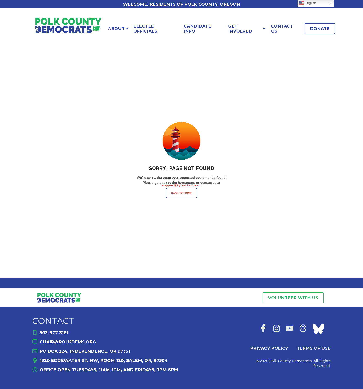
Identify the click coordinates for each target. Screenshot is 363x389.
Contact (53, 321)
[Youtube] (290, 328)
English (310, 3)
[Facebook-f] (263, 328)
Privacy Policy (269, 348)
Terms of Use (314, 348)
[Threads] (303, 328)
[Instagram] (276, 328)
